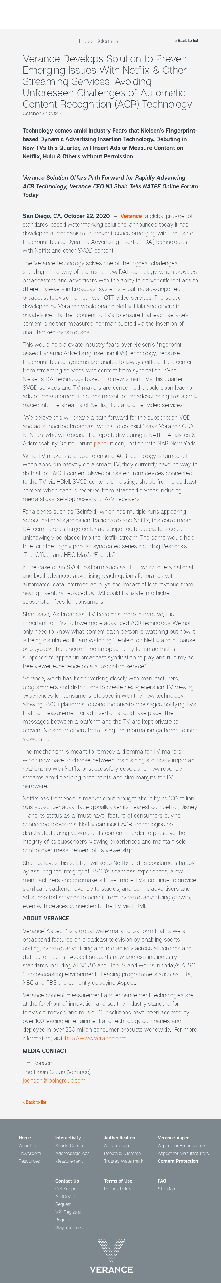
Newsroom (30, 1153)
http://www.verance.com (96, 1038)
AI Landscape (117, 1145)
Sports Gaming (70, 1145)
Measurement (69, 1161)
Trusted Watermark (123, 1161)
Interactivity (68, 1138)
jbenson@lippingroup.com (54, 1080)
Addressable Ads (72, 1153)
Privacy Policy (118, 1189)
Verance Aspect (174, 1138)
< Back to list (186, 40)
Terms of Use (118, 1181)
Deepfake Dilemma (122, 1153)
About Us (28, 1145)
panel (101, 443)
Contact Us (67, 1181)
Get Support (67, 1189)
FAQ (162, 1181)
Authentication (119, 1138)
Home (25, 1138)
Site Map (166, 1189)
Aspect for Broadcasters (182, 1145)
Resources (29, 1161)
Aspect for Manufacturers (183, 1153)
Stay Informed (69, 1227)
